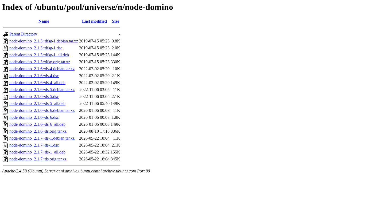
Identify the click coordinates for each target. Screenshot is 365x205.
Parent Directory (23, 34)
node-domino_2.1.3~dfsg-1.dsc (35, 48)
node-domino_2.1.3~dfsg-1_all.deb (39, 55)
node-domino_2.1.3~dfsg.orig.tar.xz (39, 62)
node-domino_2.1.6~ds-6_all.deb (37, 124)
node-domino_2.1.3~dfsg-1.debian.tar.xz (43, 41)
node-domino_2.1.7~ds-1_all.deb (37, 152)
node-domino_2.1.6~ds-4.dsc (34, 75)
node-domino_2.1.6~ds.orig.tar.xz (38, 131)
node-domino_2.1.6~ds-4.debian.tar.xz (42, 68)
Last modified (94, 21)
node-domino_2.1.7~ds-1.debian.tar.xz (42, 138)
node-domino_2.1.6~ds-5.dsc (34, 96)
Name (43, 21)
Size (115, 21)
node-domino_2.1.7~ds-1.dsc (34, 145)
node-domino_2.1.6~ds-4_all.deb (37, 82)
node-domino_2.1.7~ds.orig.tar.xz (38, 159)
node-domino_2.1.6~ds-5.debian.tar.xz (42, 89)
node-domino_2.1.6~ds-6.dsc (34, 117)
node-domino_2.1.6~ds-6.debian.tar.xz (42, 110)
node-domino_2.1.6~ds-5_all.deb (37, 103)
